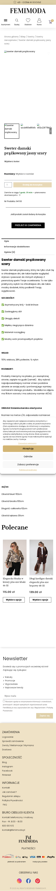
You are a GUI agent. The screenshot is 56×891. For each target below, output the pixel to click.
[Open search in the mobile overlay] (16, 20)
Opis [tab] (6, 241)
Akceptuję (28, 448)
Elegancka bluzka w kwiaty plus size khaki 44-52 (14, 582)
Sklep (23, 36)
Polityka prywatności (28, 470)
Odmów (28, 456)
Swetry (31, 36)
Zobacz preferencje (28, 464)
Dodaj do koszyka (32, 184)
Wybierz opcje (14, 599)
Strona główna (11, 36)
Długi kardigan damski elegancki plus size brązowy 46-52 (41, 582)
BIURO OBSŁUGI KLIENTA (18, 812)
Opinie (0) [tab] (9, 252)
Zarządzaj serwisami (27, 443)
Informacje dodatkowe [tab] (17, 246)
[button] (5, 575)
